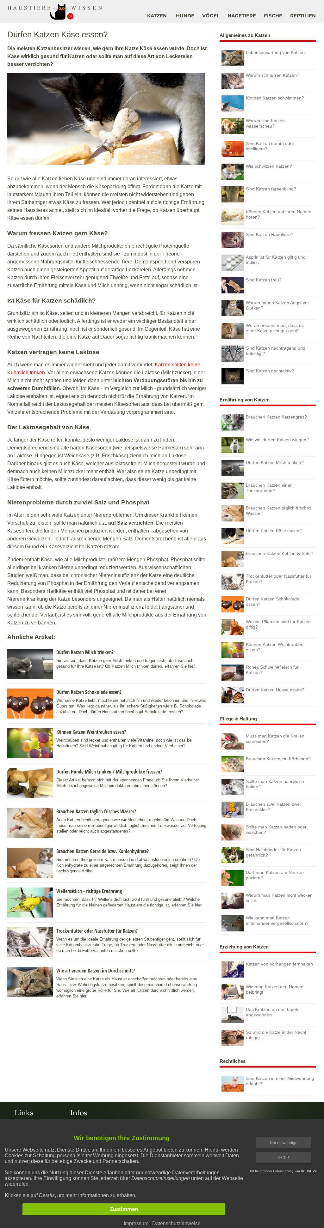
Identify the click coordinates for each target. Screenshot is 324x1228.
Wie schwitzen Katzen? (269, 166)
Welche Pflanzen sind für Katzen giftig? (278, 624)
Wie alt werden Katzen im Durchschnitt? (95, 970)
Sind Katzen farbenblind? (271, 188)
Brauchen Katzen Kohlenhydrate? (279, 553)
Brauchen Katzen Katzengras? (276, 416)
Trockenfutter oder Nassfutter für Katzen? (97, 930)
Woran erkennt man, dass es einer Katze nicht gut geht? (275, 328)
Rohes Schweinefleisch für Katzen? (272, 670)
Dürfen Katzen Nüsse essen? (275, 689)
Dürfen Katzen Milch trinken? (85, 652)
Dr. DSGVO (309, 1171)
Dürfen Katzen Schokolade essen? (89, 692)
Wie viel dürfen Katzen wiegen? (277, 439)
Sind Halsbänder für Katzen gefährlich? (273, 852)
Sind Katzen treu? (264, 279)
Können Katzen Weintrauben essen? (91, 731)
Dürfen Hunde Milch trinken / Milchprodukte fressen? (109, 771)
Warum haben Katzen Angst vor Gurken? (277, 305)
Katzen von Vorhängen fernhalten (279, 963)
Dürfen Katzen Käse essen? (274, 530)
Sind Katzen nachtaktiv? (270, 370)
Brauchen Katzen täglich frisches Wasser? (96, 811)
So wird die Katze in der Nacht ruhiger (276, 1035)
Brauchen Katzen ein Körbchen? (278, 758)
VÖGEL (211, 16)
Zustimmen (124, 1209)
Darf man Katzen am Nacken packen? (275, 875)
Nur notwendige (283, 1143)
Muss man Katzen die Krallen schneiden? (275, 738)
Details (283, 1157)
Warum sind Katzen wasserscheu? (265, 123)
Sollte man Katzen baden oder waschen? (276, 829)
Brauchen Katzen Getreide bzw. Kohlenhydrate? (102, 851)
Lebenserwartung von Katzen (275, 52)
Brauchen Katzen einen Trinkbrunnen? (269, 488)
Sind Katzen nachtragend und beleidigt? (275, 351)
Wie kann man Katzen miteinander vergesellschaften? (277, 920)
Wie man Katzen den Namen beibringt (274, 989)
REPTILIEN (303, 16)
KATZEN (157, 16)
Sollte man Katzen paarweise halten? (275, 784)
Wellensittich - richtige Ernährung (89, 891)
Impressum (136, 1223)
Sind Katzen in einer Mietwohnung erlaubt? (280, 1081)
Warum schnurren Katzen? (272, 75)
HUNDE (185, 16)
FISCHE (273, 16)
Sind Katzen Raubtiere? (269, 234)
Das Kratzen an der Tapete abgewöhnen (273, 1012)
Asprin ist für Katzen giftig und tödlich (276, 260)
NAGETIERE (241, 16)
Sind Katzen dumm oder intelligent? (270, 146)
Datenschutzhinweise (176, 1223)
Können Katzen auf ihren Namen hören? (278, 214)
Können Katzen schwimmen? (275, 97)
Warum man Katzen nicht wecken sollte (279, 898)
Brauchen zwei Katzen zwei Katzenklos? (273, 807)
